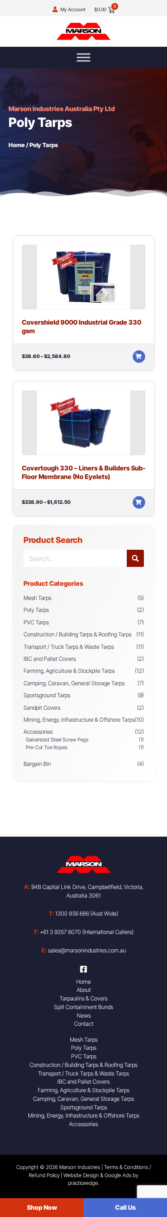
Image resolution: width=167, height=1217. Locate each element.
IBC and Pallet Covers (50, 658)
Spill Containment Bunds (83, 1006)
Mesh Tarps (37, 597)
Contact (83, 1023)
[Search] (135, 558)
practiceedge (83, 1183)
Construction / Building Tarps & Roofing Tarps (77, 634)
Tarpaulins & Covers (83, 998)
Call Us (125, 1207)
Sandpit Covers (42, 707)
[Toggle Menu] (83, 57)
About (84, 989)
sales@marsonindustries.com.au (84, 950)
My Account (72, 9)
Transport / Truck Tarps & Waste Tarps (69, 646)
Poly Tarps (36, 609)
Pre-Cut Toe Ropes (47, 747)
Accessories (38, 731)
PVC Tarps (36, 622)
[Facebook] (83, 969)
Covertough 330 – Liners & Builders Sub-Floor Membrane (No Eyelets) (84, 472)
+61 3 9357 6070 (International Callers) (83, 931)
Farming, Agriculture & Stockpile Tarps (69, 670)
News (84, 1015)
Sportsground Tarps (47, 695)
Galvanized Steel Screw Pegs (57, 740)
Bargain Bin (37, 763)
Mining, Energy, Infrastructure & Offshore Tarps (79, 719)
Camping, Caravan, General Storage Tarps (74, 683)
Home (17, 145)
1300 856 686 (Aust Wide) (83, 913)
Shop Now (42, 1207)
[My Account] (55, 9)
